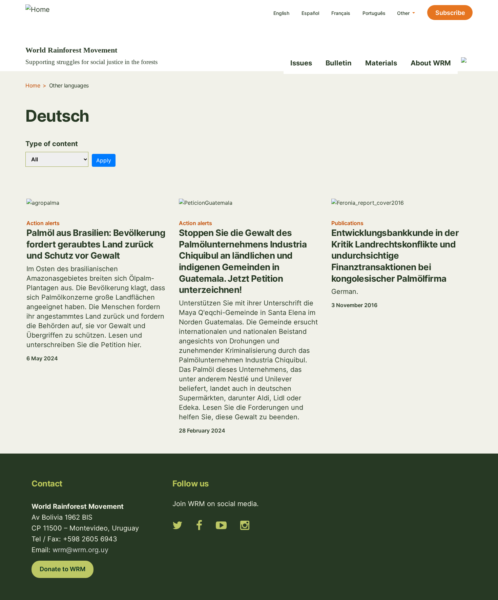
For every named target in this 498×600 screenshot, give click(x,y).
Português (374, 13)
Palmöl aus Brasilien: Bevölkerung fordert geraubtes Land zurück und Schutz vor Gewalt (95, 244)
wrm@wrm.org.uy (80, 550)
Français (340, 13)
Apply (103, 160)
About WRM (431, 63)
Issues (301, 63)
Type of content (51, 144)
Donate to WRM (62, 569)
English (281, 13)
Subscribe (450, 12)
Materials (381, 63)
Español (310, 13)
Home (32, 85)
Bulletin (339, 63)
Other (404, 13)
